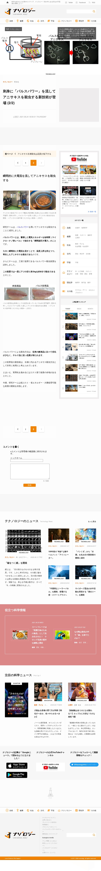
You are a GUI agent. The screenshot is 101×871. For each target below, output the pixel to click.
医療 (76, 235)
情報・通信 (83, 274)
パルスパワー (23, 227)
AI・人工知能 (79, 271)
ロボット (89, 271)
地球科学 (84, 228)
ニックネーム (16, 458)
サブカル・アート (81, 290)
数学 (89, 282)
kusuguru (45, 837)
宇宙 (76, 262)
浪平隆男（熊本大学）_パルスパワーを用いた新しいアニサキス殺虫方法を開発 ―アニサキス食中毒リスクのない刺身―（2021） (77, 34)
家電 (90, 274)
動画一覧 (93, 211)
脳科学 (90, 235)
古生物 (88, 254)
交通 (76, 274)
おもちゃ (92, 290)
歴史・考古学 (79, 254)
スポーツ (83, 235)
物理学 (77, 282)
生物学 (77, 228)
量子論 (83, 282)
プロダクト (79, 292)
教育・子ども (79, 244)
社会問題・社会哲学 (82, 246)
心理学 (77, 238)
